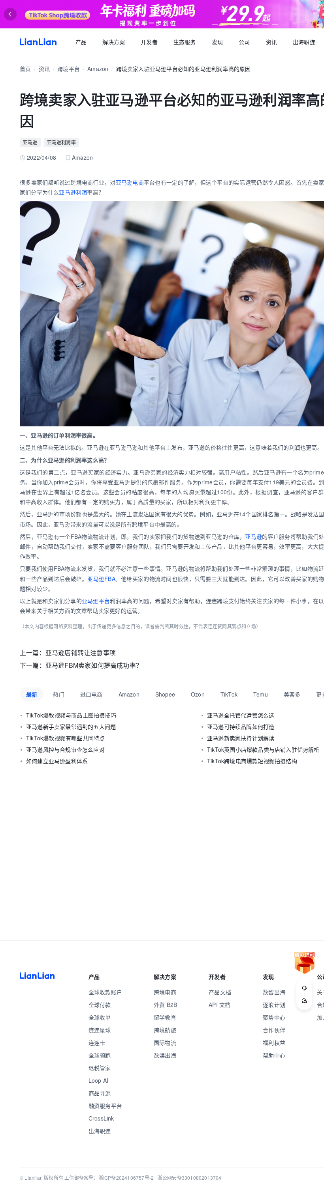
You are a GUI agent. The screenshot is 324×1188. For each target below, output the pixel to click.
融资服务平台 (105, 1106)
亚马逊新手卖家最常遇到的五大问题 (71, 726)
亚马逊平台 (96, 601)
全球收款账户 (105, 992)
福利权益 (274, 1042)
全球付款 (100, 1005)
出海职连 (304, 42)
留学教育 (165, 1017)
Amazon (97, 69)
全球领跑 (100, 1055)
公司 (244, 42)
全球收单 (100, 1017)
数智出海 (274, 992)
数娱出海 (165, 1055)
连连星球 (100, 1030)
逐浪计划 (274, 1005)
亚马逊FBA (101, 579)
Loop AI (98, 1080)
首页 (38, 41)
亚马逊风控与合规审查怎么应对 (65, 749)
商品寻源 (100, 1093)
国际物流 (165, 1042)
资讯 (271, 42)
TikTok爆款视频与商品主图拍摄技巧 (71, 715)
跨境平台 (68, 69)
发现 (217, 42)
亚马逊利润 (73, 192)
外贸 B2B (165, 1005)
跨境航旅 (165, 1030)
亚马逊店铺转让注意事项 (80, 652)
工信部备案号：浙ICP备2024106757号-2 (109, 1177)
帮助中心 (274, 1055)
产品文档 (220, 992)
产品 (81, 42)
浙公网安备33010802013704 (190, 1177)
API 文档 (219, 1005)
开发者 (149, 42)
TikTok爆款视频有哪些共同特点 (65, 738)
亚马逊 (30, 142)
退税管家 (100, 1068)
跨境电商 (165, 992)
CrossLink (101, 1118)
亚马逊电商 (130, 182)
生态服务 (184, 42)
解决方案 (113, 42)
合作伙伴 (274, 1030)
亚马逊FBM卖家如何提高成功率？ (93, 665)
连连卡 (97, 1042)
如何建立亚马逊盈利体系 (57, 761)
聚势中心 (274, 1017)
